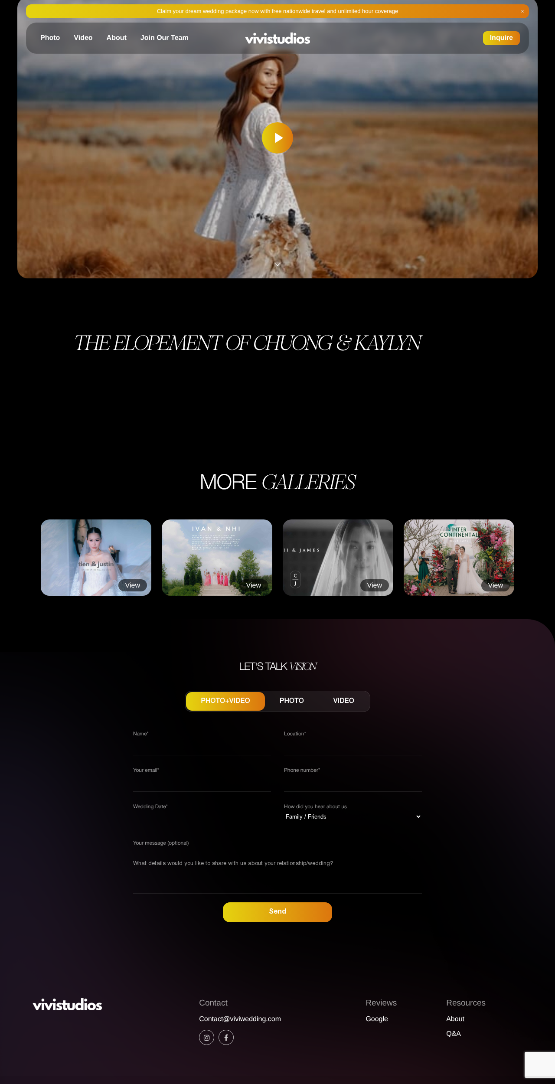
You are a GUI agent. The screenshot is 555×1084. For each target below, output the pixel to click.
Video (83, 38)
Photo (50, 38)
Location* (295, 734)
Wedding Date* (150, 807)
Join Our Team (164, 38)
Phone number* (302, 770)
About (117, 38)
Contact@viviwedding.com (240, 1019)
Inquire (501, 38)
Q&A (453, 1034)
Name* (141, 734)
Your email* (146, 770)
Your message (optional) (161, 843)
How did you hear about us (315, 807)
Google (377, 1019)
